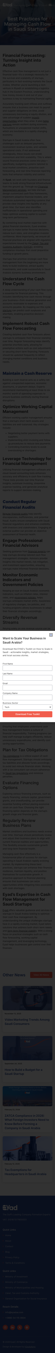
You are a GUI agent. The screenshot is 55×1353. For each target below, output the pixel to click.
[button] (51, 635)
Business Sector (10, 703)
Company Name (10, 693)
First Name (8, 663)
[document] (27, 676)
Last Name (8, 673)
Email (5, 683)
